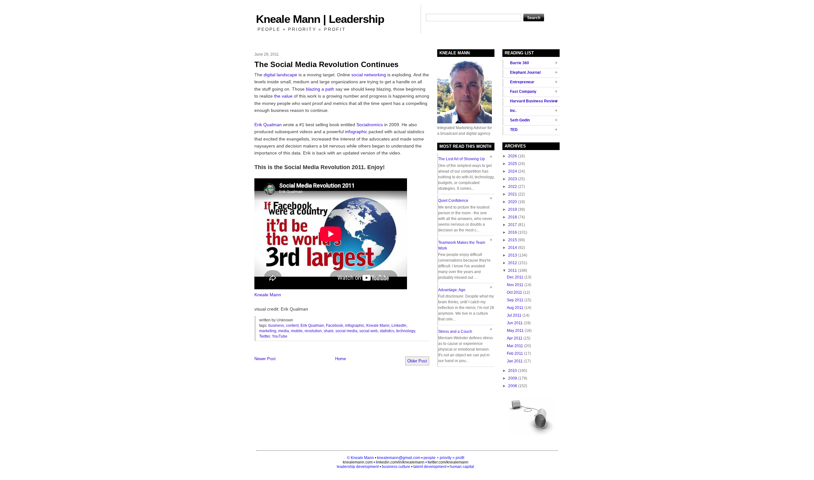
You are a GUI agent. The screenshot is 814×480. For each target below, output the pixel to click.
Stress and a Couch (455, 331)
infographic (356, 131)
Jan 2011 (515, 361)
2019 (512, 209)
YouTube (279, 336)
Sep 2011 (515, 300)
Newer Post (265, 358)
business (276, 325)
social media (346, 331)
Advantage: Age (452, 290)
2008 (512, 386)
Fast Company (523, 91)
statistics (387, 331)
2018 (512, 217)
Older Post (417, 361)
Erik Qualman (268, 124)
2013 (512, 255)
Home (340, 358)
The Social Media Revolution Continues (326, 64)
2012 (512, 263)
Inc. (513, 110)
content (292, 325)
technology (405, 331)
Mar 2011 (515, 346)
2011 (512, 270)
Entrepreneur (522, 82)
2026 (512, 156)
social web (368, 331)
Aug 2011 (515, 307)
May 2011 (515, 330)
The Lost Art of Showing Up (461, 159)
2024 (512, 171)
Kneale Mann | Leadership (320, 19)
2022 (512, 186)
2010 (512, 370)
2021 (512, 194)
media (283, 331)
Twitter (264, 336)
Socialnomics (369, 124)
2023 (512, 179)
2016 (512, 232)
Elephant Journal (525, 72)
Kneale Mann (267, 294)
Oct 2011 (514, 292)
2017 (512, 225)
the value (283, 96)
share (329, 331)
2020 (512, 202)
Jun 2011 (515, 323)
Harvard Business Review (533, 101)
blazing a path (320, 89)
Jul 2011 (514, 315)
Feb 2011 (515, 353)
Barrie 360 (519, 63)
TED (514, 129)
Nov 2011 (515, 285)
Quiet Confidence (453, 200)
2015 (512, 240)
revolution (313, 331)
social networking (368, 74)
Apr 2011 (514, 338)
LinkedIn (398, 325)
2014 (512, 247)
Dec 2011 (515, 277)
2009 (512, 378)
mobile (297, 331)
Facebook (334, 325)
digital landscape (280, 74)
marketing (267, 331)
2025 (512, 163)
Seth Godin (520, 120)
